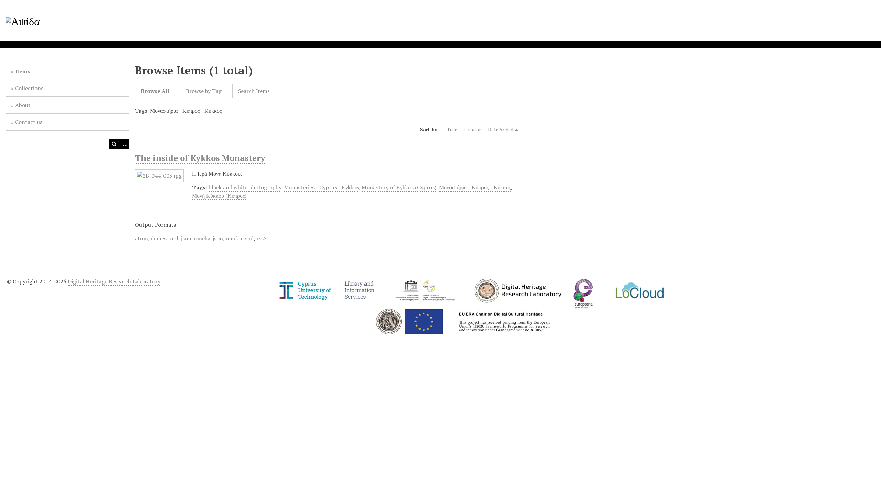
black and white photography (245, 187)
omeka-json (208, 238)
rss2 (261, 238)
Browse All (155, 91)
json (186, 238)
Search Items (254, 91)
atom (141, 238)
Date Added (500, 129)
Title (452, 129)
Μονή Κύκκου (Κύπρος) (219, 195)
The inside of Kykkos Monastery (200, 157)
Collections (29, 88)
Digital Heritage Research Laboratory (114, 281)
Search (114, 144)
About (23, 105)
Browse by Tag (204, 91)
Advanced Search (124, 144)
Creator (472, 129)
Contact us (28, 122)
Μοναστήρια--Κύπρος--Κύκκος (475, 187)
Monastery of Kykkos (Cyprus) (399, 187)
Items (22, 71)
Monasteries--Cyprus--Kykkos (321, 187)
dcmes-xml (164, 238)
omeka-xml (240, 238)
